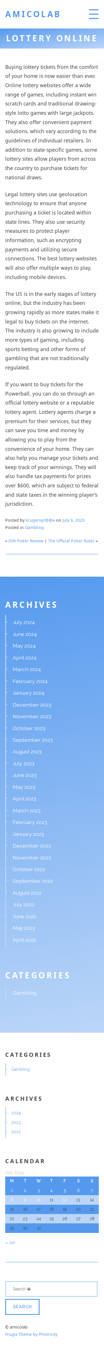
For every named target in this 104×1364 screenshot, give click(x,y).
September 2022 (33, 881)
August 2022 (27, 893)
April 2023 (24, 798)
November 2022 (32, 857)
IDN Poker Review (25, 541)
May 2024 (24, 646)
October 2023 (29, 728)
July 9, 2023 (73, 520)
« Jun (10, 1242)
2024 (16, 1113)
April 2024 (25, 658)
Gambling (34, 527)
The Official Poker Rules (71, 541)
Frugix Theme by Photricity (31, 1334)
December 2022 (32, 846)
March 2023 (26, 810)
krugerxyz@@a (40, 520)
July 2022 (23, 904)
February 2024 (30, 681)
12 (65, 1199)
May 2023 (24, 787)
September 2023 (33, 740)
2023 (16, 1122)
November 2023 (32, 716)
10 (38, 1199)
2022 (16, 1131)
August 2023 (27, 751)
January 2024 (28, 693)
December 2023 (32, 705)
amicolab (33, 13)
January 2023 (28, 834)
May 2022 (24, 928)
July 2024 (24, 622)
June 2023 (24, 775)
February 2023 (30, 822)
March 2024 (27, 669)
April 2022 (24, 940)
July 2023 (23, 763)
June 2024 (25, 634)
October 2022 (29, 869)
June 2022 (24, 916)
